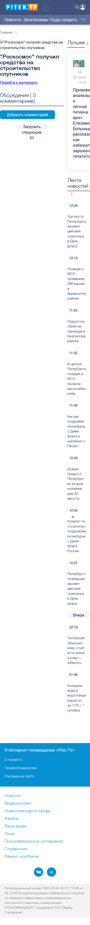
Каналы (12, 818)
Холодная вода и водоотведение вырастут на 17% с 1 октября (76, 697)
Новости (13, 19)
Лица (9, 834)
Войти (82, 7)
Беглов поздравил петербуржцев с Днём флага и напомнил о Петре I (76, 431)
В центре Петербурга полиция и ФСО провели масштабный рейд (76, 379)
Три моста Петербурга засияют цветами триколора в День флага (76, 231)
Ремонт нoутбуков (22, 856)
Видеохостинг (18, 803)
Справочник (16, 849)
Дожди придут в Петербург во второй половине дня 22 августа (75, 484)
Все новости (70, 194)
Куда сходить (64, 19)
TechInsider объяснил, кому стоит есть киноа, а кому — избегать (76, 650)
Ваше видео (16, 826)
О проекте (13, 759)
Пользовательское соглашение (34, 841)
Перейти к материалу (19, 82)
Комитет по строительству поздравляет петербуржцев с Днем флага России (76, 536)
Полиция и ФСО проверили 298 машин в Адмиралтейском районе (76, 284)
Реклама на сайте (19, 776)
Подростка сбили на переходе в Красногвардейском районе (76, 331)
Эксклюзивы (35, 19)
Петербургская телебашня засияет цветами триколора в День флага (76, 588)
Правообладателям (21, 768)
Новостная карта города (27, 811)
